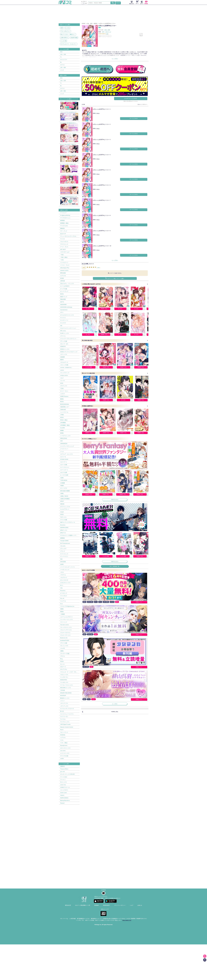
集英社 (95, 23)
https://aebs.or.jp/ (126, 920)
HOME (83, 23)
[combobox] (98, 3)
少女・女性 (89, 23)
